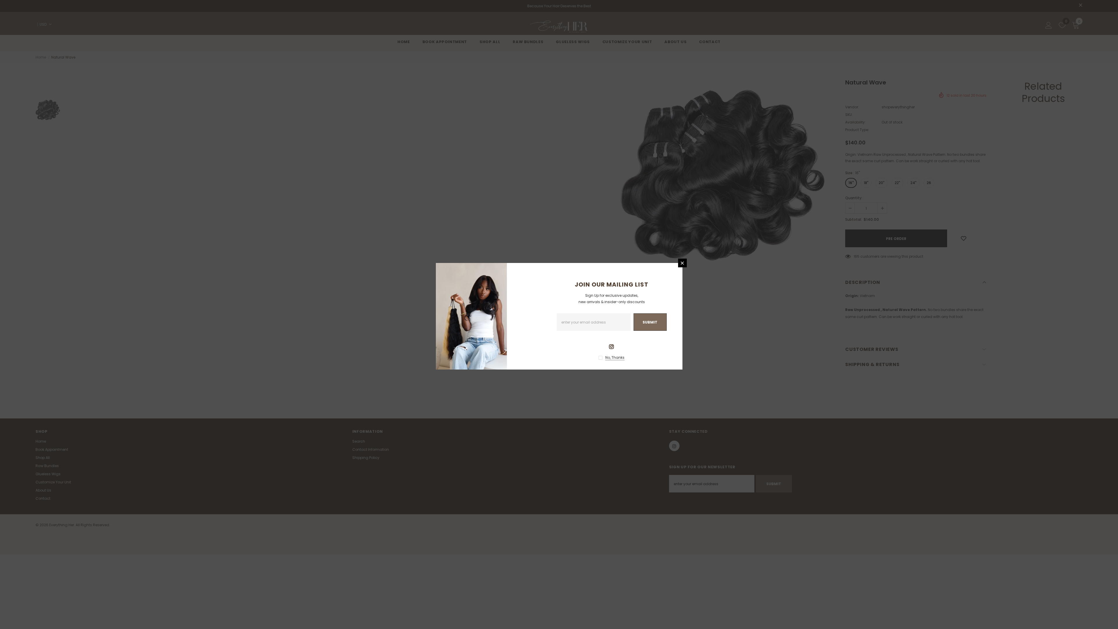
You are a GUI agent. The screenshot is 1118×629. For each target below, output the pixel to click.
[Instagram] (611, 346)
